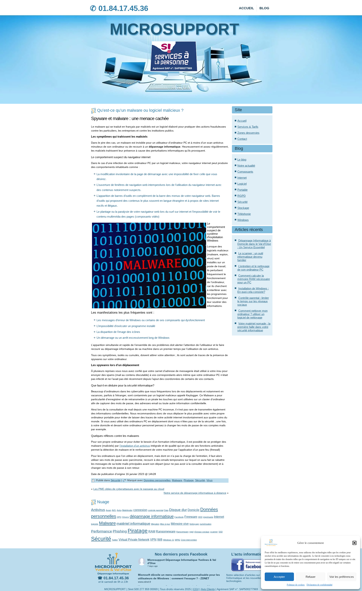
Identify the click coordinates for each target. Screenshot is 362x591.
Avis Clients (208, 589)
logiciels (94, 524)
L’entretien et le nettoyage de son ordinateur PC (253, 268)
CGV (196, 589)
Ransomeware (166, 531)
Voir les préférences (341, 576)
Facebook (179, 517)
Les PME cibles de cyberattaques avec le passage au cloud (128, 488)
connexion (140, 510)
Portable (242, 189)
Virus (209, 480)
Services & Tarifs (247, 126)
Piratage (189, 480)
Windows (243, 220)
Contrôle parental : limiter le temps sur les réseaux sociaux (253, 301)
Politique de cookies (296, 584)
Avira (119, 510)
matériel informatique (133, 524)
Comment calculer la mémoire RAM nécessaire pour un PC (253, 279)
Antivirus (98, 510)
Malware (177, 480)
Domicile (193, 510)
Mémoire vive (180, 523)
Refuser (310, 576)
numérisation (205, 524)
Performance (101, 531)
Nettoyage (194, 524)
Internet (219, 516)
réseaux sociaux (201, 532)
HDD (200, 517)
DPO (119, 517)
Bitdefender (127, 510)
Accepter (279, 576)
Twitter (115, 540)
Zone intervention (189, 540)
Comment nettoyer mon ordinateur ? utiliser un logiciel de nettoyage (252, 314)
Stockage (243, 207)
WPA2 (177, 540)
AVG (114, 510)
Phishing (120, 531)
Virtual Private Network (134, 539)
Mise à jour (165, 524)
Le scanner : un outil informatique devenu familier (250, 257)
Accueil (246, 8)
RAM (151, 531)
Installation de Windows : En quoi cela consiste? (253, 290)
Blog (264, 8)
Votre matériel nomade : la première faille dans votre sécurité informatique (253, 327)
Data (166, 510)
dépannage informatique (152, 516)
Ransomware (182, 532)
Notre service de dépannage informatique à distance (195, 492)
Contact (242, 138)
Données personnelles (157, 480)
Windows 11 (168, 540)
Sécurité (115, 480)
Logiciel (242, 183)
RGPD (241, 195)
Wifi (159, 539)
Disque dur (178, 510)
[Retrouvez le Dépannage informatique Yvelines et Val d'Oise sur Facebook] (249, 571)
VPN (153, 539)
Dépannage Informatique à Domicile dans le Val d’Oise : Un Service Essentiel (254, 244)
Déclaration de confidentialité (319, 584)
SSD (221, 532)
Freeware (190, 516)
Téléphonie (244, 213)
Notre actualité (246, 165)
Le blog (241, 159)
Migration (155, 524)
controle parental (155, 510)
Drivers (125, 517)
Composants (245, 171)
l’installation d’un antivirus (135, 445)
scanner (214, 532)
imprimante (208, 517)
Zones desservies (248, 132)
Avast (108, 510)
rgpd (191, 532)
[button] (354, 543)
